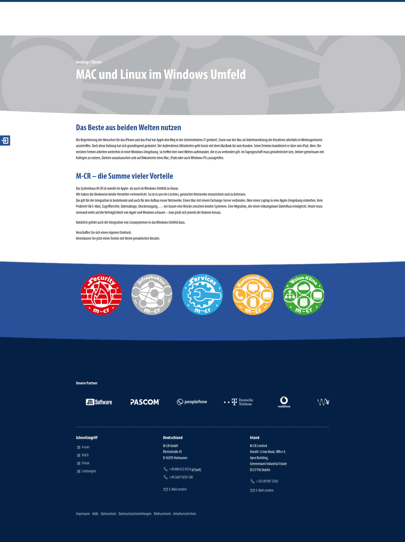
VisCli (85, 455)
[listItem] (99, 402)
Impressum (83, 514)
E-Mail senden (178, 490)
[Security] (101, 314)
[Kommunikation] (253, 314)
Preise (85, 463)
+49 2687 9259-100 (181, 478)
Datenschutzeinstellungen (135, 514)
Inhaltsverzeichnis (184, 514)
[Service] (202, 314)
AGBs (95, 514)
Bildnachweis (162, 514)
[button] (78, 402)
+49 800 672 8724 (180, 470)
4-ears (85, 447)
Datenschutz (108, 514)
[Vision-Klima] (303, 314)
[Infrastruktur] (152, 314)
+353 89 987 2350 (267, 482)
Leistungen (89, 471)
